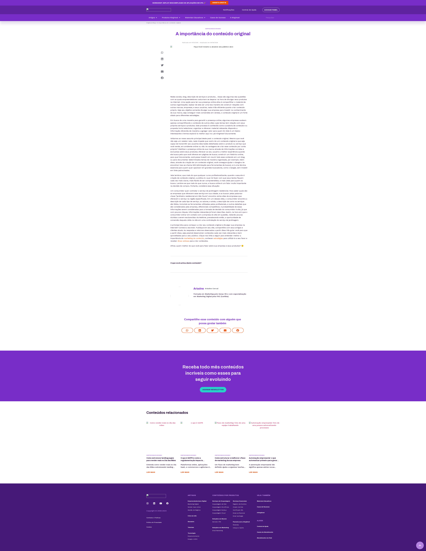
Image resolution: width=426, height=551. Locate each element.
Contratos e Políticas (153, 518)
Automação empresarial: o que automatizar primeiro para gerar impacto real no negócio (263, 460)
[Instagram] (147, 503)
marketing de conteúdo (194, 238)
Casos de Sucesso (263, 507)
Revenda (236, 525)
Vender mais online (194, 507)
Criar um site (192, 516)
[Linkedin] (154, 503)
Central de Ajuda (262, 526)
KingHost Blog (151, 23)
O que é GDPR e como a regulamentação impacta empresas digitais (192, 460)
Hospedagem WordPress (220, 507)
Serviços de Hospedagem (221, 501)
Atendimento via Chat (264, 538)
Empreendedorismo (213, 29)
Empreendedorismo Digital (197, 501)
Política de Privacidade (154, 522)
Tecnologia (191, 533)
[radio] (207, 263)
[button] (153, 17)
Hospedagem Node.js (219, 510)
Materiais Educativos (264, 501)
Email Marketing (217, 530)
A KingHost (260, 512)
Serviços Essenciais (240, 501)
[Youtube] (161, 503)
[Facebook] (167, 503)
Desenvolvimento (193, 536)
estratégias (218, 238)
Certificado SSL (238, 510)
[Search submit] (278, 18)
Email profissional (239, 513)
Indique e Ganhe (238, 528)
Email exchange (238, 516)
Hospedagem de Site (219, 504)
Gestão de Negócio (194, 510)
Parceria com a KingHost (241, 522)
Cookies (149, 527)
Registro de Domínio (240, 504)
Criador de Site (238, 507)
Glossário (191, 521)
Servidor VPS (216, 522)
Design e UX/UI (192, 539)
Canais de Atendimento (265, 532)
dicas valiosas (183, 241)
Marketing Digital (193, 504)
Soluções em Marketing (220, 527)
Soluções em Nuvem (219, 519)
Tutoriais (191, 527)
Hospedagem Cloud (218, 513)
